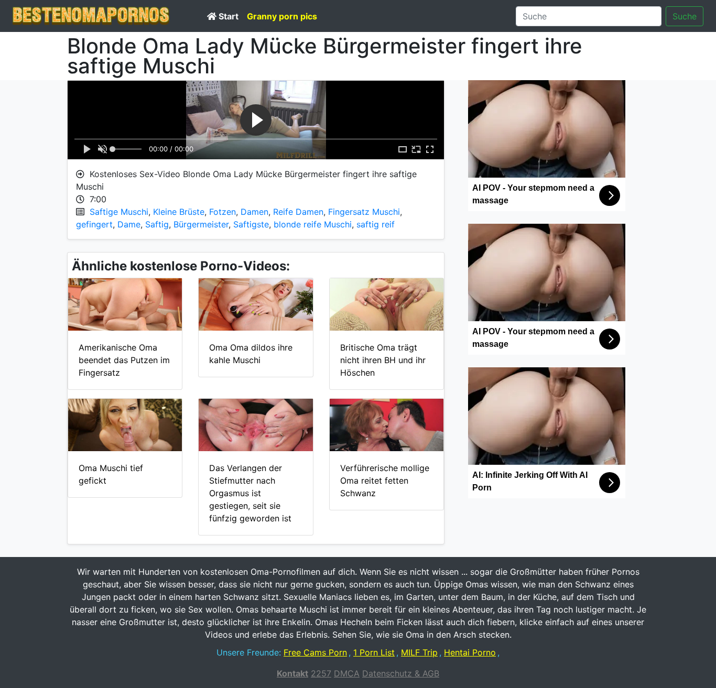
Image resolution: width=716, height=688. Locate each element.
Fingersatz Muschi (364, 211)
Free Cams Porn (315, 652)
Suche (684, 16)
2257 (321, 673)
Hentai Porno (470, 652)
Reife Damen (298, 211)
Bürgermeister (201, 224)
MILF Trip (419, 652)
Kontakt (292, 673)
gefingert (94, 224)
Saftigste (251, 224)
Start (227, 16)
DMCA (347, 673)
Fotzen (222, 211)
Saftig (157, 224)
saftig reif (375, 224)
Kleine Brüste (178, 211)
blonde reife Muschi (313, 224)
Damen (254, 211)
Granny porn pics (282, 16)
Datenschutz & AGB (400, 673)
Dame (128, 224)
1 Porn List (374, 652)
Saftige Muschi (119, 211)
